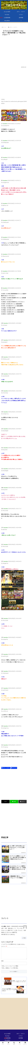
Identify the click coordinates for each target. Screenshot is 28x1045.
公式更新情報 (7, 1038)
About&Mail (7, 1040)
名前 (2, 961)
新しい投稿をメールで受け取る (10, 968)
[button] (22, 801)
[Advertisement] (14, 51)
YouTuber (7, 1035)
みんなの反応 (7, 1033)
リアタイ (21, 1035)
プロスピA (14, 767)
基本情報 (21, 1038)
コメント (4, 946)
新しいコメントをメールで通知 (10, 966)
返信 (25, 938)
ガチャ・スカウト (6, 767)
